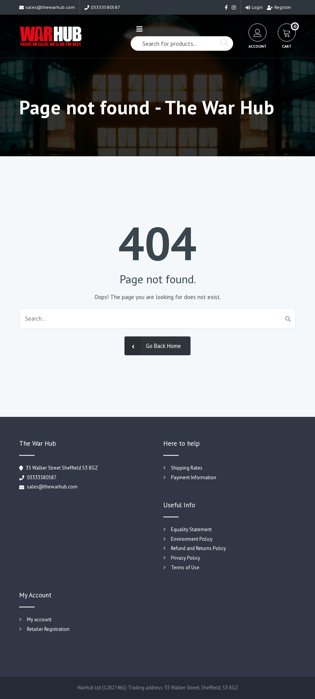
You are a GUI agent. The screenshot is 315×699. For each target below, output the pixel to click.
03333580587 (105, 7)
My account (39, 619)
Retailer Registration (48, 629)
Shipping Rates (186, 468)
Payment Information (193, 477)
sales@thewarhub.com (50, 7)
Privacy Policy (185, 558)
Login (257, 7)
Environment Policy (191, 539)
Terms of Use (185, 567)
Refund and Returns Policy (198, 548)
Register (282, 7)
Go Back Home (163, 346)
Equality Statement (191, 529)
